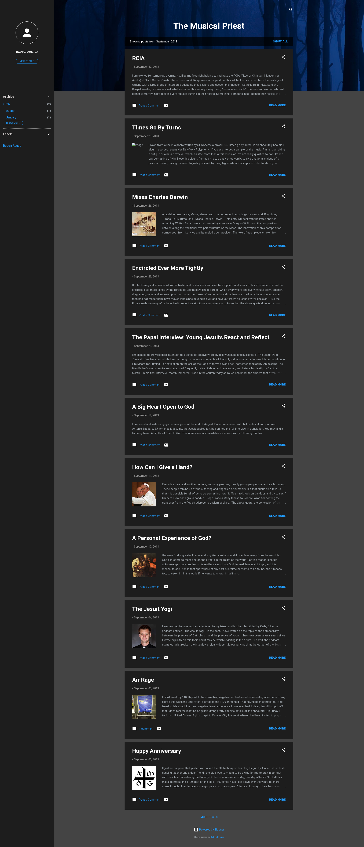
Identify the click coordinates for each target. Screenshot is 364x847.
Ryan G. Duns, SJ (27, 51)
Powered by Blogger (211, 829)
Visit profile (27, 61)
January (11, 117)
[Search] (291, 10)
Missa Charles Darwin (160, 197)
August (10, 111)
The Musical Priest (209, 26)
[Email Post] (166, 107)
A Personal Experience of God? (171, 538)
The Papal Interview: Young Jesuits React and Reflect (201, 337)
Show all (280, 41)
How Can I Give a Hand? (162, 467)
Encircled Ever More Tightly (167, 268)
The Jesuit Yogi (152, 609)
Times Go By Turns (156, 127)
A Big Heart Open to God (163, 406)
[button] (283, 58)
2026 (6, 104)
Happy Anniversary (156, 750)
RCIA (138, 58)
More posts (209, 817)
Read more (277, 105)
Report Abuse (12, 145)
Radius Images (217, 837)
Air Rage (143, 679)
